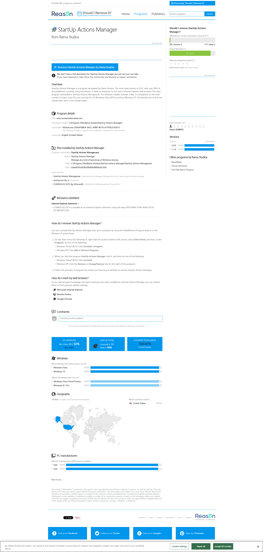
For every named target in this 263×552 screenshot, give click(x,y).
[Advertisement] (192, 97)
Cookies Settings (179, 546)
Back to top (56, 479)
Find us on (67, 533)
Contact (188, 517)
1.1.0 (174, 149)
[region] (131, 546)
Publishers (158, 13)
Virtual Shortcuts (179, 165)
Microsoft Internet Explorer (70, 289)
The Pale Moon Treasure (183, 169)
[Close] (258, 546)
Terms (151, 517)
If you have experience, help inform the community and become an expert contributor (97, 77)
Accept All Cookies (223, 546)
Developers (170, 517)
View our (195, 533)
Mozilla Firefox (64, 294)
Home (126, 13)
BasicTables (177, 162)
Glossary (142, 517)
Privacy (159, 517)
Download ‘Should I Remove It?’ (189, 3)
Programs (140, 13)
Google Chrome (64, 298)
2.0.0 (174, 145)
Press (180, 517)
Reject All (201, 546)
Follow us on (110, 533)
